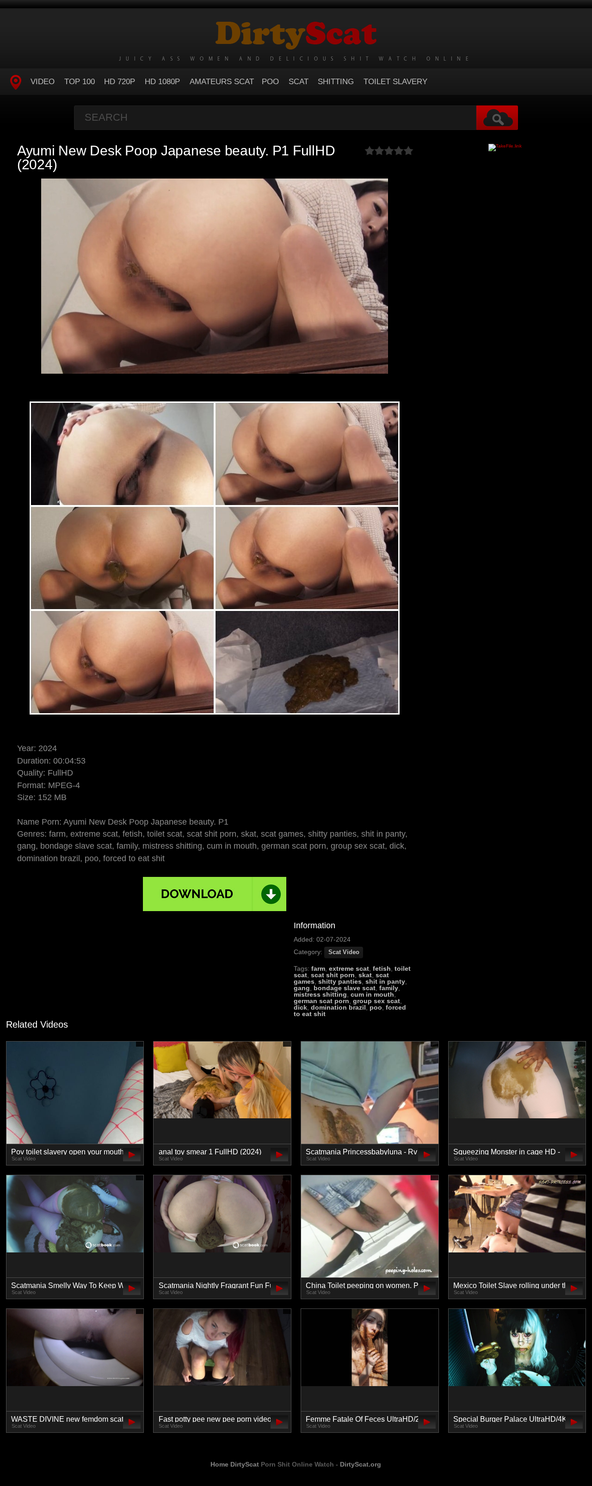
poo (376, 1007)
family (388, 988)
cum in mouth (372, 994)
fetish (382, 968)
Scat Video (343, 952)
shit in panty (385, 981)
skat (365, 975)
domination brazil (338, 1007)
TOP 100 (79, 81)
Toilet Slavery (395, 81)
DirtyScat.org (360, 1464)
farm (318, 968)
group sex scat (376, 1001)
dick (300, 1007)
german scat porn (321, 1001)
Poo (270, 81)
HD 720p (119, 81)
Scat (298, 81)
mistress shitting (320, 994)
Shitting (336, 81)
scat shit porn (333, 975)
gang (302, 988)
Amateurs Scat (222, 81)
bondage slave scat (345, 988)
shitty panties (340, 981)
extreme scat (349, 968)
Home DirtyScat (234, 1464)
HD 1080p (162, 81)
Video (43, 81)
